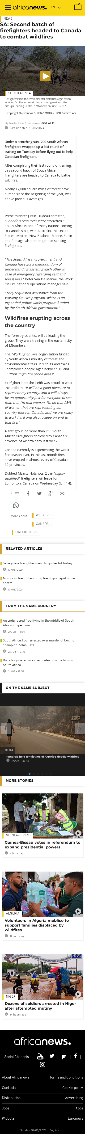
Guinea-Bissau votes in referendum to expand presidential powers (42, 844)
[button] (45, 76)
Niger (11, 997)
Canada (42, 524)
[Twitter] (52, 1057)
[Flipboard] (64, 1057)
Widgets (8, 1119)
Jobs (5, 1108)
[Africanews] (30, 7)
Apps (79, 1108)
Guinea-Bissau (18, 835)
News (8, 19)
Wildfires (44, 515)
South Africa (19, 93)
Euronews (75, 1119)
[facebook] (76, 1057)
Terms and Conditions (66, 1077)
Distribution (11, 1098)
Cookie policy (72, 1088)
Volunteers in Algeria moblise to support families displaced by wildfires (37, 925)
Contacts (9, 1088)
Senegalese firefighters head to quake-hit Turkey (37, 563)
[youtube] (40, 1057)
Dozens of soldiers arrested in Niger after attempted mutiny (40, 1006)
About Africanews (15, 1077)
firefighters (26, 532)
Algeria (12, 913)
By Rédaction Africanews (23, 123)
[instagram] (43, 1064)
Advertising (74, 1098)
